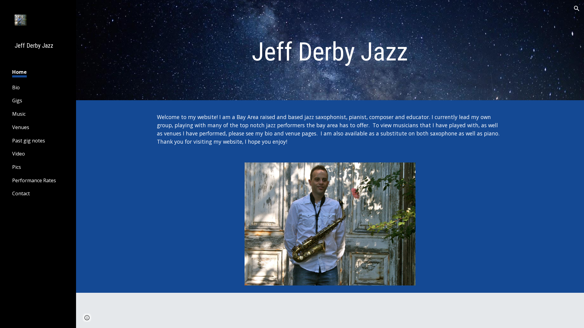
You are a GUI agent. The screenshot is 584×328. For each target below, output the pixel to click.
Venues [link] (20, 127)
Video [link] (18, 153)
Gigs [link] (17, 100)
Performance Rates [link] (34, 180)
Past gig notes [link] (28, 140)
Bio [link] (16, 87)
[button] (576, 8)
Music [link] (19, 114)
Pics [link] (16, 167)
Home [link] (19, 72)
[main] (330, 51)
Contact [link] (21, 193)
